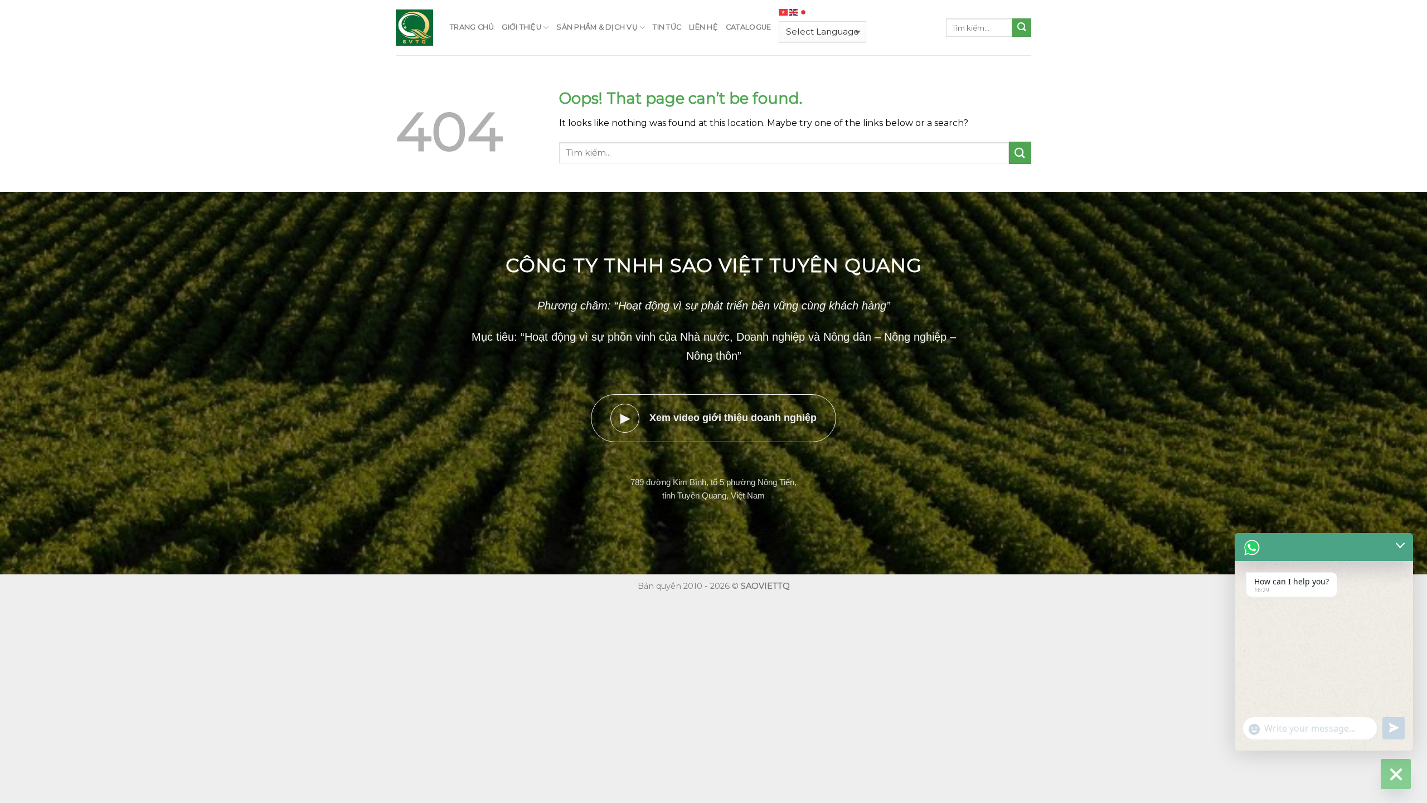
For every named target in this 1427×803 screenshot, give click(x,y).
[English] (794, 12)
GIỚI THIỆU (521, 27)
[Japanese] (804, 12)
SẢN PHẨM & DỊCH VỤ (597, 27)
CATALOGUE (748, 27)
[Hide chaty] (1396, 774)
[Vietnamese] (784, 12)
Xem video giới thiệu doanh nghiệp (718, 418)
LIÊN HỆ (703, 27)
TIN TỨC (667, 27)
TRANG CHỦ (472, 27)
